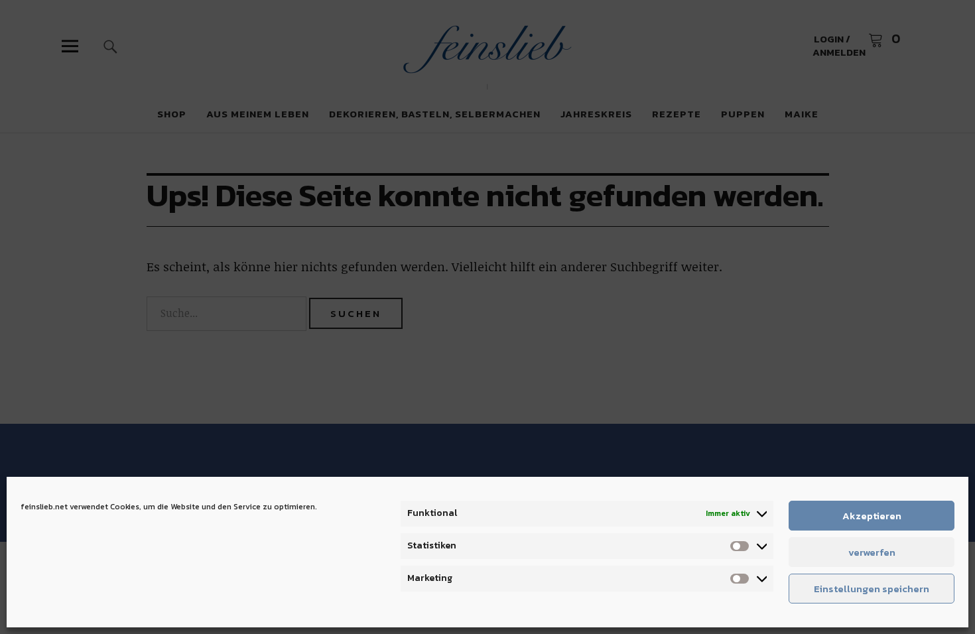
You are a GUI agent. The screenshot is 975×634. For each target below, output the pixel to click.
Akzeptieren (871, 515)
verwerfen (871, 552)
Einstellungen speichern (871, 588)
